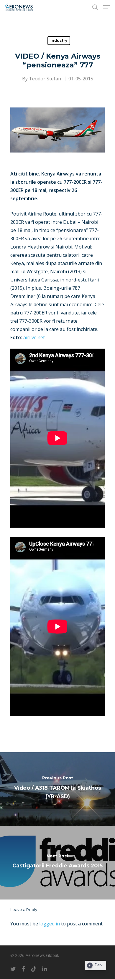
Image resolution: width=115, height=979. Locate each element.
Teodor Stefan (45, 78)
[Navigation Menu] (106, 7)
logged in (49, 923)
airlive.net (34, 337)
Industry (58, 40)
